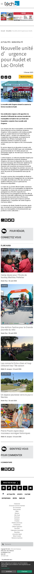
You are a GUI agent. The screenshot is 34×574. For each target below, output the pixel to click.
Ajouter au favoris (26, 76)
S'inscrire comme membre (17, 505)
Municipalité (17, 42)
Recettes (17, 532)
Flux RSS (17, 528)
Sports (19, 494)
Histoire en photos (17, 538)
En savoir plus (5, 568)
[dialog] (17, 567)
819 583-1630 (4, 556)
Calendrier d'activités (17, 530)
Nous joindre (17, 509)
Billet (17, 511)
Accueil (3, 31)
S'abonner (17, 504)
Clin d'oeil (17, 515)
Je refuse (9, 571)
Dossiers (17, 519)
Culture (27, 494)
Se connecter (17, 507)
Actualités (9, 31)
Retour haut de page (9, 482)
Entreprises (6, 498)
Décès (15, 498)
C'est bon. (24, 571)
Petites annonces (17, 523)
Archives (17, 517)
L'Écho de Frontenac (15, 549)
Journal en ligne (17, 534)
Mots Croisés (17, 536)
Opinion (17, 513)
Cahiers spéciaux (17, 526)
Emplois (22, 498)
